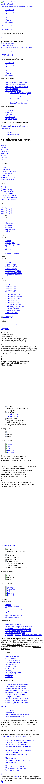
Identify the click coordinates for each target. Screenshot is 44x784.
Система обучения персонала (16, 701)
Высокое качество (12, 770)
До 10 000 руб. (6, 209)
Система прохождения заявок (16, 703)
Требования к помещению (15, 686)
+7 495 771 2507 (7, 26)
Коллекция (9, 10)
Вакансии (9, 675)
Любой (3, 167)
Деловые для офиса (8, 171)
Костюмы (9, 111)
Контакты (9, 677)
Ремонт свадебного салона (15, 688)
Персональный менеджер (15, 633)
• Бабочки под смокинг (14, 298)
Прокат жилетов (11, 89)
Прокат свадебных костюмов (16, 87)
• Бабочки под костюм (13, 296)
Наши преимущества (13, 673)
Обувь (3, 159)
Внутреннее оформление (15, 694)
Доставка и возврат (12, 607)
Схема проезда (11, 18)
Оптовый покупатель (13, 625)
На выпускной (6, 173)
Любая (3, 207)
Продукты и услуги (13, 656)
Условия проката (11, 12)
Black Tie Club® (7, 4)
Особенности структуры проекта (18, 750)
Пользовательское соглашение (17, 714)
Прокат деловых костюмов (15, 85)
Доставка (9, 22)
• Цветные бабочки (12, 311)
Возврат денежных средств (15, 609)
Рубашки (8, 115)
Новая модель (10, 758)
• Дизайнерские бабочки (14, 307)
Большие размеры (8, 179)
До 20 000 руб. (6, 211)
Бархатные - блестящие (10, 199)
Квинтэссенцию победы (14, 766)
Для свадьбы (6, 169)
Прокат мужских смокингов (16, 83)
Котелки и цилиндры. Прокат (21, 95)
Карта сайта (10, 710)
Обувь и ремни (11, 119)
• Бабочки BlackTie (12, 294)
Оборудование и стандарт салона (18, 690)
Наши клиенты (11, 664)
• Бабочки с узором (12, 300)
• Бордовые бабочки (13, 305)
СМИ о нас (9, 669)
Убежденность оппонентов (15, 768)
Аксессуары (10, 117)
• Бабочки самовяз (12, 134)
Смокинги (9, 113)
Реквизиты (9, 712)
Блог (7, 16)
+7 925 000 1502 (7, 30)
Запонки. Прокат (16, 99)
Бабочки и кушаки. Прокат (20, 93)
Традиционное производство (16, 742)
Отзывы (8, 14)
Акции (8, 611)
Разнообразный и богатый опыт (17, 760)
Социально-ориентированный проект (20, 740)
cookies (16, 776)
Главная (8, 132)
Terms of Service (21, 736)
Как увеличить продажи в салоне (18, 631)
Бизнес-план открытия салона (16, 684)
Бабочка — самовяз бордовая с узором (15, 325)
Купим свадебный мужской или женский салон (23, 635)
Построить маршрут (8, 385)
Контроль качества (12, 660)
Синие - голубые (7, 191)
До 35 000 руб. (6, 213)
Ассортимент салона (13, 697)
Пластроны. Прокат (17, 97)
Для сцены (5, 175)
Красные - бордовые (9, 195)
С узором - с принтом (9, 197)
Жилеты (4, 155)
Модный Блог (10, 667)
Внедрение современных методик (18, 746)
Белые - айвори (7, 193)
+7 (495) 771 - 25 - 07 (13, 415)
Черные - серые (7, 189)
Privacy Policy (6, 736)
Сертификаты (10, 658)
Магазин (4, 145)
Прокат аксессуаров (13, 91)
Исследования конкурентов (16, 744)
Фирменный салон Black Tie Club (18, 629)
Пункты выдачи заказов (14, 716)
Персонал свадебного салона (16, 699)
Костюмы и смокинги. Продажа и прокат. (17, 6)
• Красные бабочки (12, 309)
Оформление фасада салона (16, 692)
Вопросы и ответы (12, 662)
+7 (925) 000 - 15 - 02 (13, 417)
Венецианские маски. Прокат (21, 101)
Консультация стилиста (14, 615)
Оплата (8, 20)
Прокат (4, 147)
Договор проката (12, 617)
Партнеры (9, 671)
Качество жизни (11, 752)
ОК (2, 782)
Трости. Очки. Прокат (18, 103)
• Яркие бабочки (11, 313)
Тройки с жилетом (8, 177)
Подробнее (5, 329)
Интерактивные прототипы (16, 754)
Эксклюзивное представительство (18, 627)
